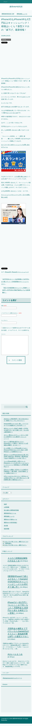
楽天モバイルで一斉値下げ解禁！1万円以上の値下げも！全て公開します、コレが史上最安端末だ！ (16, 430)
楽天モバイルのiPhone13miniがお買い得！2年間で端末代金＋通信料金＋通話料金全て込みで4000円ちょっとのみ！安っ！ (16, 456)
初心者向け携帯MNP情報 (11, 510)
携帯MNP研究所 (16, 7)
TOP (8, 14)
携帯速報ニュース (6, 39)
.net (17, 113)
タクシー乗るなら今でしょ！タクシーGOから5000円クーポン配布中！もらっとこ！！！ (16, 436)
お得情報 (6, 507)
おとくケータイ (11, 113)
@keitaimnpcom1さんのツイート (12, 678)
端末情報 (6, 528)
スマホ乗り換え (19, 176)
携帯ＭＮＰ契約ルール (10, 519)
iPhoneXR (8, 272)
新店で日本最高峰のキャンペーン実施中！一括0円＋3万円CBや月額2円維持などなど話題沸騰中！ (16, 290)
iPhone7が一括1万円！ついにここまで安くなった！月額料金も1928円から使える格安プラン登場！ (18, 607)
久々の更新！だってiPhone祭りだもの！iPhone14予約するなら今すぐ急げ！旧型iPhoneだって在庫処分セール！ (16, 449)
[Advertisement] (16, 61)
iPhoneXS (15, 272)
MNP (5, 504)
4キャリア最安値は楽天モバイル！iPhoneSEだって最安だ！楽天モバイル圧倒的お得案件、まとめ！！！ (16, 443)
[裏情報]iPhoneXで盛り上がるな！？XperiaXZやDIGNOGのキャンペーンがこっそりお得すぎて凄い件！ (18, 581)
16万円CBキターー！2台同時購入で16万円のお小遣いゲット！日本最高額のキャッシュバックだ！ (15, 282)
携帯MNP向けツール (10, 513)
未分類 (6, 525)
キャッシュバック (23, 272)
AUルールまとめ (15, 654)
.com (25, 176)
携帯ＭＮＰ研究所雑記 (10, 522)
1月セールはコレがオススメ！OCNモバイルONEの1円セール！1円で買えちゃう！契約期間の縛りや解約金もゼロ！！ (16, 478)
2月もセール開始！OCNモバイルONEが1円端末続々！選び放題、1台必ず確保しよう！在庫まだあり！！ (16, 471)
